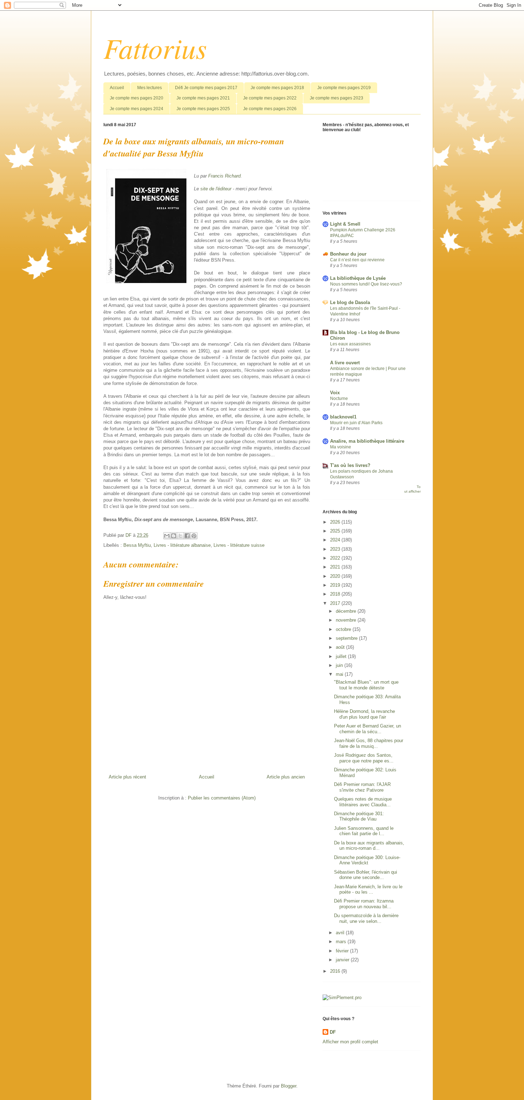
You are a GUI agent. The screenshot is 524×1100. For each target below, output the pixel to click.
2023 (335, 549)
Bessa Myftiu (137, 545)
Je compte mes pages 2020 (136, 98)
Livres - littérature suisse (239, 545)
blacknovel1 (343, 417)
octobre (344, 629)
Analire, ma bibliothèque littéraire (367, 441)
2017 (335, 603)
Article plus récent (127, 777)
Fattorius (155, 47)
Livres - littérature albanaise (182, 545)
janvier (343, 959)
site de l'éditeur (215, 188)
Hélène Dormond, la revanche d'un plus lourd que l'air (364, 714)
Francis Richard (224, 176)
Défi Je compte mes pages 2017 (206, 87)
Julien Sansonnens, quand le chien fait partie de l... (364, 831)
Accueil (117, 87)
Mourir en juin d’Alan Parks (356, 422)
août (341, 647)
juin (340, 665)
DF (333, 1032)
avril (341, 932)
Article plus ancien (286, 777)
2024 (335, 540)
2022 (335, 558)
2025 (335, 531)
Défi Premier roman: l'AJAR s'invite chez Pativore (362, 787)
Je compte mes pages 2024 (136, 108)
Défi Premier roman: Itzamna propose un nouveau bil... (364, 903)
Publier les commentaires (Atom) (222, 798)
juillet (342, 656)
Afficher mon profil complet (350, 1041)
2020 (335, 576)
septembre (347, 638)
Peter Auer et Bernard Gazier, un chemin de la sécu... (367, 728)
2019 (335, 585)
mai (340, 674)
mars (342, 941)
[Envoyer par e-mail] (166, 535)
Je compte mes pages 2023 (336, 98)
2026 (335, 522)
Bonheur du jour (348, 254)
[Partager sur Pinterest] (193, 535)
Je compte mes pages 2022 (270, 98)
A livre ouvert (345, 362)
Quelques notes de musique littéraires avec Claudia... (363, 801)
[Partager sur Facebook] (187, 535)
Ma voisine (340, 446)
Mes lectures (149, 87)
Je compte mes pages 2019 (344, 87)
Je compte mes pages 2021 (203, 98)
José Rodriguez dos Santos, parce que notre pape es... (364, 758)
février (343, 950)
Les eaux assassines (350, 343)
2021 (335, 567)
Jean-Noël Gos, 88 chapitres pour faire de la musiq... (368, 743)
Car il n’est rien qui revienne (357, 259)
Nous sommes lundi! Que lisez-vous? (366, 284)
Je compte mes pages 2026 (270, 108)
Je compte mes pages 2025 (203, 108)
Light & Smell (345, 224)
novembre (347, 620)
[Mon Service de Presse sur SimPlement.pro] (342, 997)
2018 (335, 594)
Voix (335, 392)
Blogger (288, 1086)
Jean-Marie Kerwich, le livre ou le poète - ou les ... (368, 889)
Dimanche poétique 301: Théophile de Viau (359, 816)
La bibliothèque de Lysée (358, 278)
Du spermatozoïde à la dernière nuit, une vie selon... (366, 918)
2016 (335, 971)
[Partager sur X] (180, 535)
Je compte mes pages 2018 (277, 87)
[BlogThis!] (173, 535)
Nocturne (339, 398)
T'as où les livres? (350, 465)
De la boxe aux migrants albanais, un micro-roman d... (369, 845)
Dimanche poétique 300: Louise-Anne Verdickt (367, 860)
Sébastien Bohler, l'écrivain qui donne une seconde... (365, 874)
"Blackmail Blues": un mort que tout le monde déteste (366, 684)
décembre (347, 611)
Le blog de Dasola (350, 302)
